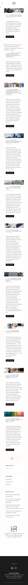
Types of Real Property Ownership (12, 331)
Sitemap (21, 582)
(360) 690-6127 (8, 533)
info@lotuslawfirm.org (18, 533)
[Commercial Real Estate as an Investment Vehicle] (14, 274)
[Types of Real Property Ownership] (14, 325)
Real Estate (10, 17)
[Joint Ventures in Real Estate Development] (14, 10)
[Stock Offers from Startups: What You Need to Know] (14, 414)
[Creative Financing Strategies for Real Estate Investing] (14, 135)
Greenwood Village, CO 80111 (14, 578)
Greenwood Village (14, 573)
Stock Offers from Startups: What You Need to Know (14, 420)
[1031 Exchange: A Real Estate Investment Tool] (14, 182)
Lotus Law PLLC (15, 582)
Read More (10, 36)
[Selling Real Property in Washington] (14, 225)
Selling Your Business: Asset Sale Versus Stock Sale (12, 376)
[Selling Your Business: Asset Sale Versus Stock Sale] (14, 370)
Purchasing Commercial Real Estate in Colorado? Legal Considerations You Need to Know (14, 92)
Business (9, 58)
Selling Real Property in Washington (13, 230)
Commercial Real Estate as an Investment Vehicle (13, 280)
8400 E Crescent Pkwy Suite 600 (14, 576)
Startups (14, 58)
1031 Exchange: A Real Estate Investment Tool (13, 188)
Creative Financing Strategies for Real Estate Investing (14, 141)
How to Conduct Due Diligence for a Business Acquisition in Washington (13, 54)
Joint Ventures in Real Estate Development (14, 15)
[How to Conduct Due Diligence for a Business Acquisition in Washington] (14, 47)
